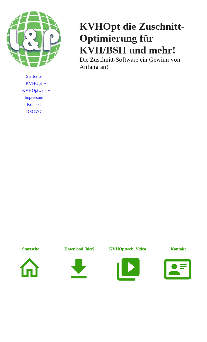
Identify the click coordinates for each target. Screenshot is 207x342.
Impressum (34, 97)
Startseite (34, 76)
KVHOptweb (34, 90)
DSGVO (34, 111)
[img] (33, 39)
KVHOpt (34, 83)
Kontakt (34, 104)
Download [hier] (78, 249)
